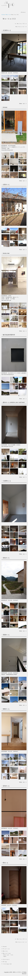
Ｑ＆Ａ (4, 956)
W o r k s (23, 12)
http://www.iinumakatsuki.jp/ (7, 374)
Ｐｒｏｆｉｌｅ (6, 948)
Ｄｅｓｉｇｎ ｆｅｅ (8, 954)
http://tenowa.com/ (9, 150)
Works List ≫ (23, 103)
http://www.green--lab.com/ (7, 446)
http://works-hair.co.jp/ (6, 300)
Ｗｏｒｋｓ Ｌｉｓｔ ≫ (21, 26)
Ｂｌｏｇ (5, 961)
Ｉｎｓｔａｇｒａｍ (7, 963)
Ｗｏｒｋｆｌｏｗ (7, 953)
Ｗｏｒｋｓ (5, 951)
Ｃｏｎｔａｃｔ (6, 959)
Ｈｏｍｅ (5, 946)
